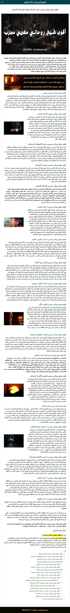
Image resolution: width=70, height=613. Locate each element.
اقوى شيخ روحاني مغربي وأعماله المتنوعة (49, 562)
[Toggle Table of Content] (65, 551)
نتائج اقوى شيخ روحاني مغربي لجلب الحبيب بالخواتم (41, 580)
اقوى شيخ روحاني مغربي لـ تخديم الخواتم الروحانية (44, 591)
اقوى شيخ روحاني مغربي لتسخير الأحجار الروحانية (44, 583)
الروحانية (63, 62)
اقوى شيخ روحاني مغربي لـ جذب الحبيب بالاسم (45, 567)
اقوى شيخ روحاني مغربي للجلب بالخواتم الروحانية (44, 577)
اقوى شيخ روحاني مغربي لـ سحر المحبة (47, 593)
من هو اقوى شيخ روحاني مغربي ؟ (52, 599)
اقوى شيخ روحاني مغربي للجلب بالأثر (48, 575)
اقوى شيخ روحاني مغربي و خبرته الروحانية (49, 559)
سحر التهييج (53, 191)
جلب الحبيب (62, 191)
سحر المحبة (30, 191)
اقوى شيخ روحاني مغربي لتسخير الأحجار (42, 585)
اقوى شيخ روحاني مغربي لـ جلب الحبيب (47, 564)
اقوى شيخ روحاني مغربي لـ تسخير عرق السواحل (45, 588)
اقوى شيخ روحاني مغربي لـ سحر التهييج (48, 596)
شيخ (61, 58)
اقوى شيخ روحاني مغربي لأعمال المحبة (50, 554)
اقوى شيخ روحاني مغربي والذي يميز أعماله (49, 569)
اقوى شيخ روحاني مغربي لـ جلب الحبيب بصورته (45, 572)
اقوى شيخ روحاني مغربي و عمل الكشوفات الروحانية (46, 556)
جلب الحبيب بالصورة (56, 293)
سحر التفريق (39, 191)
